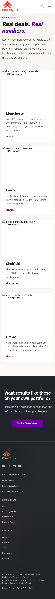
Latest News (7, 517)
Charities (6, 558)
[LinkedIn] (14, 466)
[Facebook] (3, 466)
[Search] (42, 6)
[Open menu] (50, 6)
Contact (5, 542)
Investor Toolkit (8, 522)
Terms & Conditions (25, 588)
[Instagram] (9, 466)
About (4, 537)
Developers (7, 553)
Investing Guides (9, 511)
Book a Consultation (27, 423)
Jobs (4, 548)
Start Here (6, 506)
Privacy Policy (8, 588)
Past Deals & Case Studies (13, 491)
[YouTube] (19, 466)
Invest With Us (8, 481)
